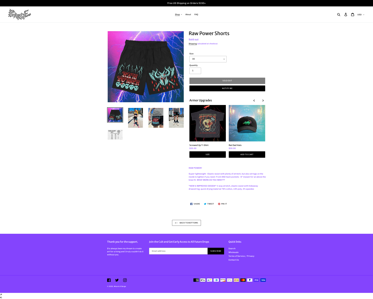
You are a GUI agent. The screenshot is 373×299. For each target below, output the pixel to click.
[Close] (222, 109)
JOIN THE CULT (186, 186)
